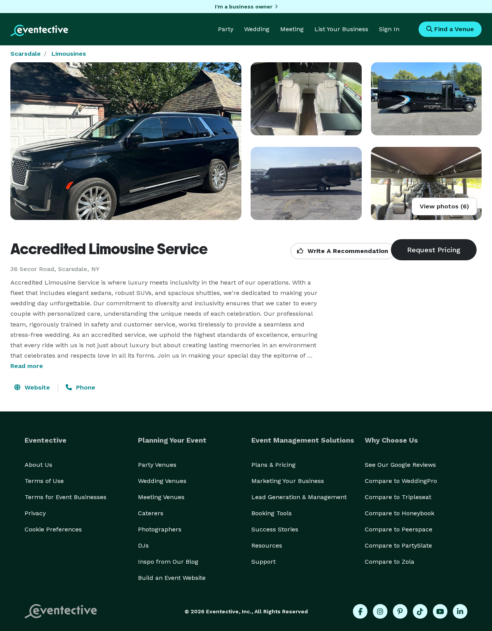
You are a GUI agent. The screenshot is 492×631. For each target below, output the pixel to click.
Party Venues (157, 464)
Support (263, 561)
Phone (84, 387)
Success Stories (274, 529)
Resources (266, 545)
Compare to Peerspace (398, 529)
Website (36, 387)
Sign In (389, 29)
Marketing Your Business (287, 480)
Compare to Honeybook (399, 513)
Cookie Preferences (53, 529)
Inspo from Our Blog (168, 561)
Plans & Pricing (273, 464)
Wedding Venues (162, 480)
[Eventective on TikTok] (420, 611)
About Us (38, 464)
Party (225, 29)
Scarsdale (25, 53)
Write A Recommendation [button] (347, 251)
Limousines (69, 53)
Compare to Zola (389, 561)
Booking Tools (271, 513)
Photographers (159, 529)
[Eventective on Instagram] (380, 611)
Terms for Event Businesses (65, 497)
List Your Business (341, 29)
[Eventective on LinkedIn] (460, 611)
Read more (26, 366)
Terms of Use (44, 480)
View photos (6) (444, 206)
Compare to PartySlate (398, 545)
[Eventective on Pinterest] (400, 611)
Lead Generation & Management (299, 497)
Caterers (150, 513)
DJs (143, 545)
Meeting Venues (161, 497)
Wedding (256, 29)
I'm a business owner (244, 6)
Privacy (35, 513)
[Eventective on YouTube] (440, 611)
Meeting (292, 29)
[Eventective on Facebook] (360, 611)
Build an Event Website (172, 577)
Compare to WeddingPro (401, 480)
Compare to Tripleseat (398, 497)
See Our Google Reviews (400, 464)
